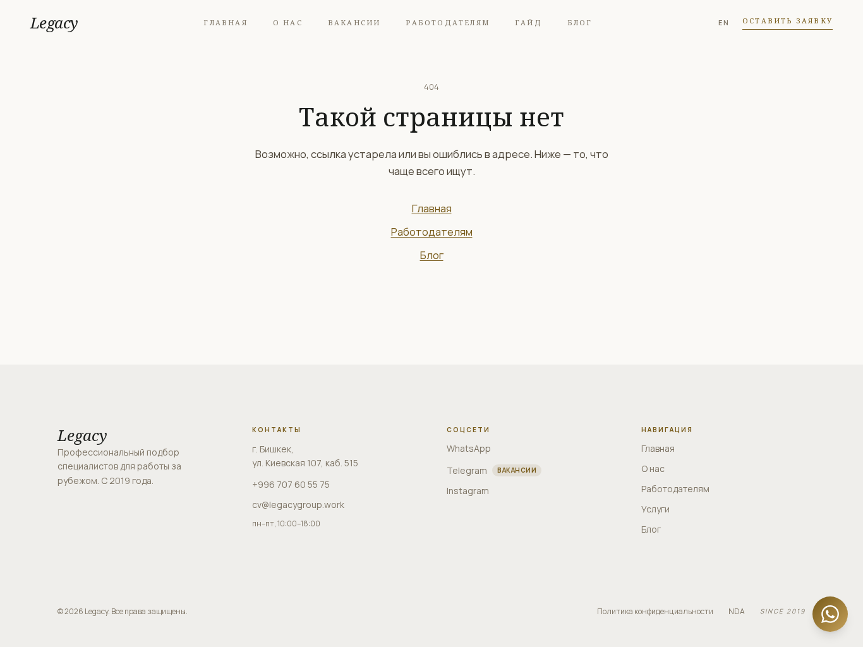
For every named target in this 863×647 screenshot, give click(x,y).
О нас (288, 22)
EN (724, 22)
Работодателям (448, 22)
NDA (736, 612)
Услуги (655, 509)
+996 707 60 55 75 (291, 484)
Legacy (54, 23)
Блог (580, 22)
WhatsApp (469, 448)
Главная (225, 22)
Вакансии (354, 22)
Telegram (491, 470)
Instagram (468, 491)
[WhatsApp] (830, 614)
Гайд (528, 22)
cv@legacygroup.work (298, 505)
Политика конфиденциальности (655, 612)
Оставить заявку (787, 20)
